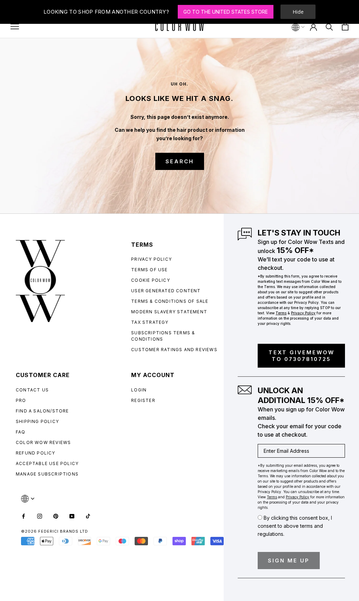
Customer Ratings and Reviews (174, 349)
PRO (21, 400)
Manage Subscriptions (47, 474)
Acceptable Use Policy (47, 463)
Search (179, 161)
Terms (281, 313)
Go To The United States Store (225, 12)
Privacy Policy (151, 259)
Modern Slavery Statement (169, 311)
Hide (298, 11)
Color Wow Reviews (43, 442)
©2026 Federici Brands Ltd (54, 531)
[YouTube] (71, 516)
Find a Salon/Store (42, 411)
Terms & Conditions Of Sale (169, 301)
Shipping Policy (37, 421)
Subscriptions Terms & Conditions (163, 336)
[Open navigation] (15, 26)
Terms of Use (149, 269)
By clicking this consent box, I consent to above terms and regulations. (295, 526)
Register (143, 400)
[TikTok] (88, 516)
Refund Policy (35, 453)
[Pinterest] (55, 516)
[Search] (329, 26)
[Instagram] (39, 516)
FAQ (21, 432)
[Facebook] (23, 516)
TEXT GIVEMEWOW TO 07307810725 (301, 355)
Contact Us (32, 389)
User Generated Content (166, 290)
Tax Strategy (149, 322)
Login (139, 389)
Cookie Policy (150, 280)
